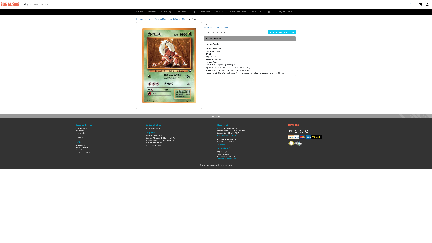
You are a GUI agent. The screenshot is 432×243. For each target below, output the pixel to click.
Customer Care (81, 128)
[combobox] (224, 4)
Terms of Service (81, 147)
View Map (221, 144)
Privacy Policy (80, 145)
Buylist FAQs (222, 152)
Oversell (78, 150)
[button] (256, 12)
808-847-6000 (230, 128)
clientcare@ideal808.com (226, 135)
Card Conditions (223, 154)
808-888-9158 (222, 156)
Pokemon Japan (143, 19)
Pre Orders (79, 131)
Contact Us (79, 138)
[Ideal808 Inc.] (293, 125)
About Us (78, 135)
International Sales (82, 152)
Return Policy (80, 133)
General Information (154, 143)
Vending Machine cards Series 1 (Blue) (171, 19)
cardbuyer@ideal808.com (227, 159)
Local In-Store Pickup (154, 128)
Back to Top (216, 116)
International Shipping (155, 145)
